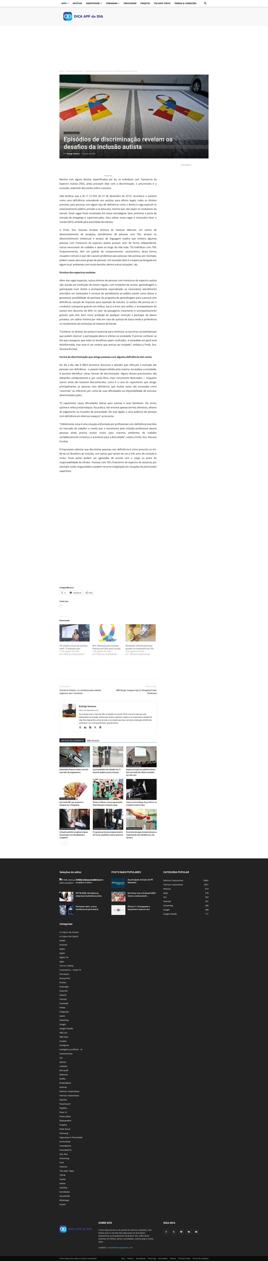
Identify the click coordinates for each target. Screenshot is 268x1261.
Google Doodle (66, 1028)
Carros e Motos (66, 965)
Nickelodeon (65, 1083)
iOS (61, 1057)
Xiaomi (62, 1204)
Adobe (62, 940)
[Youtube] (196, 1232)
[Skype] (91, 727)
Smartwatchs (65, 1150)
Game (62, 1016)
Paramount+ (65, 1104)
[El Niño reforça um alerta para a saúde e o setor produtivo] (82, 881)
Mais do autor (93, 740)
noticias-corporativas (74, 71)
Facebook (63, 1003)
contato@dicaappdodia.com (120, 1247)
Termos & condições (185, 3)
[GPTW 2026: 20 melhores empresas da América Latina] (66, 897)
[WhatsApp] (81, 166)
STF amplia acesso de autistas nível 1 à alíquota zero (73, 647)
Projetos (145, 3)
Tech (61, 1162)
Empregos (97, 766)
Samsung (63, 1133)
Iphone (62, 1062)
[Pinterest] (75, 166)
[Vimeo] (181, 1232)
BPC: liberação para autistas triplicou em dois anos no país (106, 647)
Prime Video (65, 1116)
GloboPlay (64, 1020)
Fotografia (64, 1011)
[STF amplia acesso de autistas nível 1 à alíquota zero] (74, 633)
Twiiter (62, 1179)
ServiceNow (130, 3)
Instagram (64, 1045)
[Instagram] (81, 727)
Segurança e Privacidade (70, 1137)
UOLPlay (63, 1187)
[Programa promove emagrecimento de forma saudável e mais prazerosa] (108, 819)
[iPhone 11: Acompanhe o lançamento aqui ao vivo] (118, 910)
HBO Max (63, 1037)
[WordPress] (101, 727)
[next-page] (65, 843)
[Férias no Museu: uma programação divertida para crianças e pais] (108, 789)
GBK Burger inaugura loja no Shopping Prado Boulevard (136, 692)
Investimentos (66, 1053)
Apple (62, 949)
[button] (205, 3)
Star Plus (63, 1154)
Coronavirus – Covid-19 (70, 970)
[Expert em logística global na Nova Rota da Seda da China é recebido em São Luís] (141, 756)
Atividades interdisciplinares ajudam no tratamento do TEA (139, 647)
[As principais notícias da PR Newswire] (118, 883)
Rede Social (64, 1129)
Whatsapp (64, 1200)
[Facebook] (62, 166)
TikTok (62, 1175)
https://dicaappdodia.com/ (89, 710)
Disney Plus (64, 978)
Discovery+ (64, 974)
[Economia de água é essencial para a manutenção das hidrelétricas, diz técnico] (141, 819)
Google (62, 1024)
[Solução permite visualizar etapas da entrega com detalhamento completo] (74, 819)
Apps (63, 3)
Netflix (62, 1078)
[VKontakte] (189, 1232)
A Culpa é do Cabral (68, 936)
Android (63, 944)
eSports (63, 995)
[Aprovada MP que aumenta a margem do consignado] (74, 789)
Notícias (77, 3)
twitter (62, 1183)
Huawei (62, 1041)
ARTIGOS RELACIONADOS (72, 740)
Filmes (62, 1007)
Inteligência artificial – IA (70, 1049)
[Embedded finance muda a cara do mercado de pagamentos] (74, 756)
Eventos (63, 999)
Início (61, 71)
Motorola (63, 1074)
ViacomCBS (64, 1196)
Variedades (64, 1192)
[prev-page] (61, 843)
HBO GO (63, 1032)
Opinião (63, 1099)
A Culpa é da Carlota (69, 932)
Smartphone (93, 3)
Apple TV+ (64, 957)
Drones (62, 982)
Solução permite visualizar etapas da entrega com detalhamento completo (73, 835)
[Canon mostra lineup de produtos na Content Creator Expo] (141, 789)
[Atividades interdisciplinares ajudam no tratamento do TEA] (140, 633)
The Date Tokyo (162, 3)
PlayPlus (63, 1108)
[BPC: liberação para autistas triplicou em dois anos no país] (107, 633)
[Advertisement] (134, 46)
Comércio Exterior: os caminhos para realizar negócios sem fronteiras (80, 692)
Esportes (63, 990)
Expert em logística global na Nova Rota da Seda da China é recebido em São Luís (140, 772)
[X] (68, 166)
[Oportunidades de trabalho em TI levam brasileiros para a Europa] (108, 756)
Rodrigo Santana (73, 154)
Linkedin (63, 1066)
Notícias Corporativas (69, 1091)
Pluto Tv (63, 1112)
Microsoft (63, 1070)
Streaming (111, 3)
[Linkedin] (86, 727)
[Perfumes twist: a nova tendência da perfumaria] (66, 910)
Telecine (63, 1166)
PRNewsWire (65, 1120)
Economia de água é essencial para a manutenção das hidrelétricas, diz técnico (141, 835)
